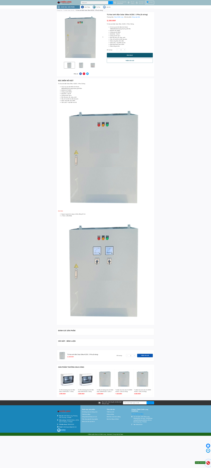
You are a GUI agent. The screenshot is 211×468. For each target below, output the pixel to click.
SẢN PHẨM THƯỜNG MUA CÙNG (71, 367)
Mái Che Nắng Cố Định (113, 419)
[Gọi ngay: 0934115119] (208, 463)
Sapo (121, 434)
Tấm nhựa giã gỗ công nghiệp (90, 419)
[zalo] (208, 451)
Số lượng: (110, 49)
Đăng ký (150, 403)
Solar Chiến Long (119, 17)
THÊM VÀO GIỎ (130, 60)
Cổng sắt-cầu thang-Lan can (89, 416)
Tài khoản (141, 2)
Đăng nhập (141, 3)
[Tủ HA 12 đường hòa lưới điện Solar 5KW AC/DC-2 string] (86, 379)
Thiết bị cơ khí (110, 412)
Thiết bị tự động (86, 414)
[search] (110, 2)
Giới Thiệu (87, 7)
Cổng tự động (110, 414)
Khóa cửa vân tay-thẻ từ (88, 421)
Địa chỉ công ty (132, 2)
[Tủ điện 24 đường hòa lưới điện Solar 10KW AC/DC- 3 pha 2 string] (105, 379)
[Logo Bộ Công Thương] (61, 430)
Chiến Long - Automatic (106, 434)
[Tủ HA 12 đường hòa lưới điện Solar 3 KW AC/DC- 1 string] (67, 379)
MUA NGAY (130, 55)
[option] (81, 37)
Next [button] (103, 37)
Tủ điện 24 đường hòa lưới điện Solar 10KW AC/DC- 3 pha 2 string (105, 391)
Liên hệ (108, 7)
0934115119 (120, 3)
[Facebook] (208, 446)
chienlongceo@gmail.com (70, 427)
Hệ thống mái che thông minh (89, 412)
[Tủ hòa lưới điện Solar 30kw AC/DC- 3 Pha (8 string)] (81, 37)
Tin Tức (98, 7)
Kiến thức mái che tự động (114, 416)
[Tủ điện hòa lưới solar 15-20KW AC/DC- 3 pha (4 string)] (142, 379)
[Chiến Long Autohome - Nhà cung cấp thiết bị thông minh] (67, 2)
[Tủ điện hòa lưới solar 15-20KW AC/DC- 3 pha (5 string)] (124, 379)
